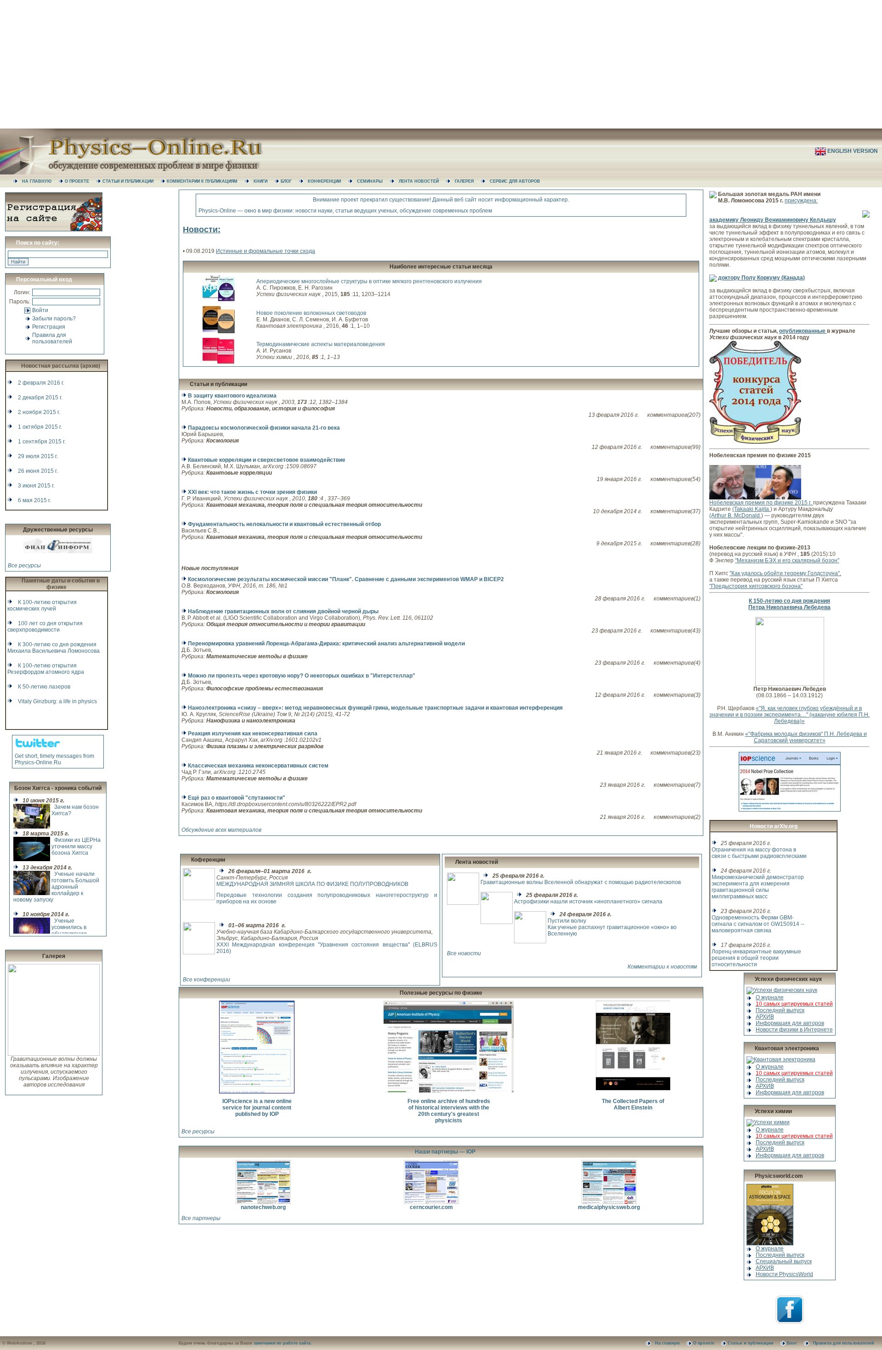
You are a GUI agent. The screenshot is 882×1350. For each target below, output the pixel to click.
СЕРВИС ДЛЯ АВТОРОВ (518, 181)
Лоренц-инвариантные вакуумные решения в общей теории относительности (756, 958)
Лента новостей (476, 862)
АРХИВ (765, 1017)
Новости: (201, 229)
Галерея (53, 956)
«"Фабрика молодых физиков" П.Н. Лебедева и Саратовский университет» (806, 737)
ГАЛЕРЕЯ (468, 181)
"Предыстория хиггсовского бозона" (756, 586)
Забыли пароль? (54, 318)
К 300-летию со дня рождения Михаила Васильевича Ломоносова (53, 647)
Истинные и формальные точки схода (265, 251)
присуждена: (801, 200)
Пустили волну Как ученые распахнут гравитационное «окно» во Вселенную (612, 927)
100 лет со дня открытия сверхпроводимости (45, 626)
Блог (795, 1343)
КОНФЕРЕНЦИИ (328, 181)
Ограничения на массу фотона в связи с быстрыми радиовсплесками (759, 852)
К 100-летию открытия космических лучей (42, 605)
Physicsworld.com (779, 1176)
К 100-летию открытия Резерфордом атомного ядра (45, 668)
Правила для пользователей (52, 338)
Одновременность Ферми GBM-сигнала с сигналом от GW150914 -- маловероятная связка (758, 924)
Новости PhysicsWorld (784, 1274)
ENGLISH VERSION (853, 151)
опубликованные (803, 331)
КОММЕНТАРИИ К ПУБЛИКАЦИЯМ (205, 181)
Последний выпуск (780, 1010)
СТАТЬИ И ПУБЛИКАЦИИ (131, 181)
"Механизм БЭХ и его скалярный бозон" (787, 560)
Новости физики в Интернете (794, 1029)
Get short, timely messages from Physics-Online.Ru (54, 759)
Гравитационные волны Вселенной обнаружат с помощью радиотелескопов (581, 882)
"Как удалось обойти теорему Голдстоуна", (785, 573)
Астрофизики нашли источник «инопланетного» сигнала (588, 901)
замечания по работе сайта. (283, 1343)
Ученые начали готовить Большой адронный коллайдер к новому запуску (56, 887)
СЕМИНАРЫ (373, 181)
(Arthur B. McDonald (735, 515)
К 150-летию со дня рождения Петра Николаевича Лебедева (789, 604)
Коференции (208, 860)
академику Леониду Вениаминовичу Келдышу (772, 220)
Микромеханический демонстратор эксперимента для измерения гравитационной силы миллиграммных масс (758, 887)
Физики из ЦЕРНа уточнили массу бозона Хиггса (76, 846)
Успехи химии (773, 1111)
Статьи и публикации (218, 384)
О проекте (707, 1343)
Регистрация (48, 327)
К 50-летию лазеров (44, 686)
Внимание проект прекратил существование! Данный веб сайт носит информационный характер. (441, 199)
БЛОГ (290, 181)
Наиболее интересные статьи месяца (441, 266)
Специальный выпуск (784, 1261)
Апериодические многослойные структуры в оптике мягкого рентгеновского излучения (369, 281)
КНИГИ (264, 181)
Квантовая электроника (787, 1048)
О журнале (770, 997)
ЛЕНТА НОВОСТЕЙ (422, 181)
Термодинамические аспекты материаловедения (320, 344)
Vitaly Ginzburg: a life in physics (57, 701)
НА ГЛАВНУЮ (40, 181)
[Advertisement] (441, 64)
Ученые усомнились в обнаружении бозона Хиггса (69, 930)
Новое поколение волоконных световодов (311, 313)
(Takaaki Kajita (751, 509)
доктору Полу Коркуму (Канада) (761, 277)
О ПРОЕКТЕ (80, 181)
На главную (671, 1343)
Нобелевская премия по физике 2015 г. (761, 502)
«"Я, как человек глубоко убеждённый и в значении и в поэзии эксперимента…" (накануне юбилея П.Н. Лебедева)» (789, 714)
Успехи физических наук (788, 979)
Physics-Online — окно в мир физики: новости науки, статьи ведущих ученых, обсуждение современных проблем (345, 210)
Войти (40, 310)
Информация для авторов (790, 1023)
